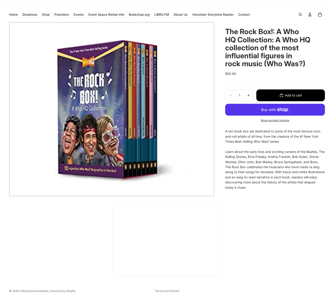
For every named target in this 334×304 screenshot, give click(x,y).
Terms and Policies (167, 291)
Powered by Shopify (63, 291)
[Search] (300, 15)
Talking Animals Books (34, 291)
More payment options (275, 120)
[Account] (310, 15)
